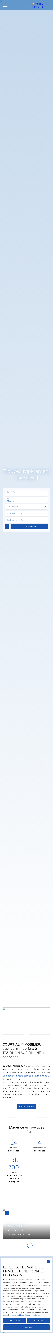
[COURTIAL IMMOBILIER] (41, 5)
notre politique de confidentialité (25, 1315)
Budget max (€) (14, 513)
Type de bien (11, 499)
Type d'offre (11, 492)
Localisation (12, 506)
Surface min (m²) (15, 520)
